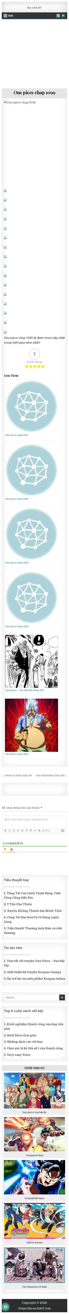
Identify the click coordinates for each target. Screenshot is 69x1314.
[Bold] (5, 830)
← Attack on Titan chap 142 (17, 775)
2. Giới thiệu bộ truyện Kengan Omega (32, 972)
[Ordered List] (22, 830)
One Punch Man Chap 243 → (51, 775)
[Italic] (9, 830)
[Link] (39, 830)
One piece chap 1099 (34, 92)
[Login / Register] (63, 15)
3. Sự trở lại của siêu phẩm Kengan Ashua (34, 978)
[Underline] (14, 830)
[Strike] (18, 830)
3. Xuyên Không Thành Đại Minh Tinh (33, 910)
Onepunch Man (34, 1155)
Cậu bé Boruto (34, 1242)
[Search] (58, 15)
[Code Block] (35, 830)
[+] (48, 830)
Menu (10, 15)
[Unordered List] (26, 830)
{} (43, 830)
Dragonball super (35, 1198)
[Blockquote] (30, 830)
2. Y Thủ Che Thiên (18, 904)
